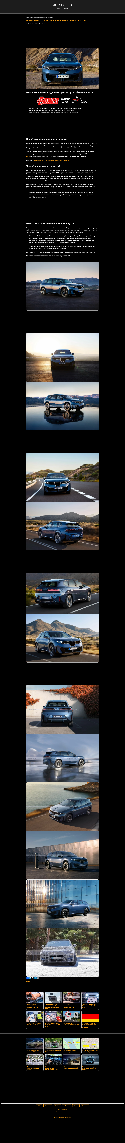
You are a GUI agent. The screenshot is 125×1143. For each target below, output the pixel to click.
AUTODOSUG (62, 5)
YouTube (84, 1105)
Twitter (57, 1105)
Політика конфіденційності (62, 1111)
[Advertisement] (62, 36)
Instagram (66, 1105)
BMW (28, 156)
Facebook (48, 1105)
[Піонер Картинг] (62, 104)
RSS (39, 1105)
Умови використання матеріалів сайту (62, 1114)
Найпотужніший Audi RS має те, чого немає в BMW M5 (51, 160)
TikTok (76, 1105)
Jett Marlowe (42, 23)
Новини (31, 17)
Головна (27, 17)
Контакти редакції (62, 1109)
